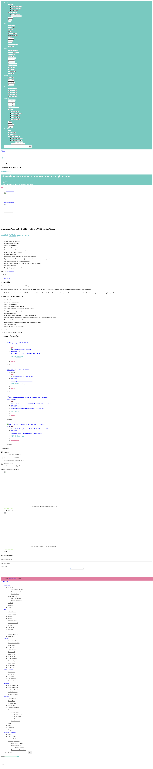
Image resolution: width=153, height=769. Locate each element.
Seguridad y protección (9, 128)
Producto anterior (10, 191)
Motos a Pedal (11, 105)
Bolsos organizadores (16, 16)
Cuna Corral (11, 79)
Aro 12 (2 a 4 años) (12, 88)
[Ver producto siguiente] (14, 202)
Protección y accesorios (13, 136)
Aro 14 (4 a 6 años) (12, 90)
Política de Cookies (5, 563)
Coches (5, 48)
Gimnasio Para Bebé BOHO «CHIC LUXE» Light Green (18, 184)
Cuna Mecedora (11, 83)
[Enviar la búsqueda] (18, 756)
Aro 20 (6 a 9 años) (12, 94)
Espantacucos (11, 39)
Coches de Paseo (12, 58)
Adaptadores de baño (13, 35)
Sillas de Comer (11, 25)
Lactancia (10, 4)
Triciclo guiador (15, 111)
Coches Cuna (11, 56)
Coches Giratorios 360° (13, 52)
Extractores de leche (16, 8)
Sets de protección (12, 134)
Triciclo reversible (15, 115)
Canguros (10, 20)
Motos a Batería (11, 104)
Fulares (9, 21)
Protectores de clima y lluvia (18, 144)
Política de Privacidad (6, 559)
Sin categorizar (10, 271)
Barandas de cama (19, 142)
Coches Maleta (11, 54)
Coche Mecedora (12, 71)
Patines (9, 121)
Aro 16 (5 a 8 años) (12, 92)
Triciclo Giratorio (15, 119)
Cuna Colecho (11, 77)
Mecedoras (10, 41)
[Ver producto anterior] (4, 191)
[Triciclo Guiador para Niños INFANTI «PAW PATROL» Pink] (8, 200)
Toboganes (10, 127)
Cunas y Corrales (8, 75)
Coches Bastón (11, 62)
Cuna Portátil (11, 85)
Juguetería (6, 98)
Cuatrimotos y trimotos (13, 107)
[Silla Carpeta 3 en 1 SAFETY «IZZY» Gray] (8, 212)
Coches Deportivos (12, 63)
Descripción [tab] (7, 278)
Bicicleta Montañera (12, 96)
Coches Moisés (11, 69)
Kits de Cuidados (12, 132)
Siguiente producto (9, 202)
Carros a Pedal (11, 102)
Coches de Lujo (11, 67)
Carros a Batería (11, 100)
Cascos (9, 130)
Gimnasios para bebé (13, 44)
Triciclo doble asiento (16, 113)
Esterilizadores (14, 10)
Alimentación (11, 46)
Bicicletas (6, 86)
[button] (6, 275)
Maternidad (6, 2)
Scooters (10, 123)
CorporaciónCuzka (12, 578)
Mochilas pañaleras (15, 14)
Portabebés (10, 18)
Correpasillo (11, 125)
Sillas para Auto (11, 27)
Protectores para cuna (16, 140)
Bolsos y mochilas (12, 12)
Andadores (10, 29)
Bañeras (10, 31)
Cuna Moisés (11, 81)
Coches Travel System (13, 50)
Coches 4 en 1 (11, 60)
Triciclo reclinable (15, 117)
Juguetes (10, 42)
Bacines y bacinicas (12, 33)
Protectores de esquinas (16, 138)
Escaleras (10, 37)
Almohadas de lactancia (16, 6)
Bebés (5, 23)
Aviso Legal (4, 566)
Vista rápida (44, 397)
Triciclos (10, 109)
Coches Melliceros (12, 65)
